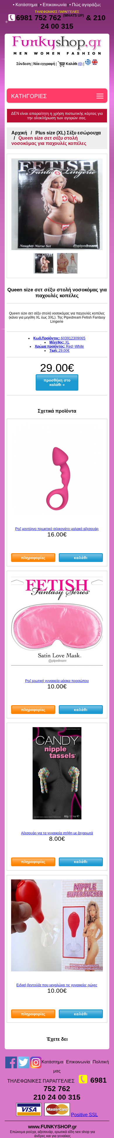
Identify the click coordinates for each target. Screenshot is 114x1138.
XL (59, 342)
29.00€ (59, 350)
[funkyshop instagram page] (36, 1062)
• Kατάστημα (25, 4)
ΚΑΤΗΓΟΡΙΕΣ (28, 96)
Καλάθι (71, 64)
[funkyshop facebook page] (11, 1062)
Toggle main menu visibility (100, 95)
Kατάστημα (52, 1061)
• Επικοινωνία (53, 4)
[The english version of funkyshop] (95, 64)
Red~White (59, 346)
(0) (80, 64)
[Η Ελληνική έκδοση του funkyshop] (88, 64)
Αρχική (19, 132)
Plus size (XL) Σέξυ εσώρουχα (68, 132)
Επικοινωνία (78, 1061)
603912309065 (59, 338)
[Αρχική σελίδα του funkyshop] (57, 54)
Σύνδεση (23, 64)
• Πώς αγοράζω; (85, 4)
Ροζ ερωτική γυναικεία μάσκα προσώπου (57, 681)
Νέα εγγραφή (44, 64)
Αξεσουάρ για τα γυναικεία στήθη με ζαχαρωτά (57, 833)
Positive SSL (84, 1114)
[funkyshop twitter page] (23, 1062)
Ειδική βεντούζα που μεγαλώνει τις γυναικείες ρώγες (56, 985)
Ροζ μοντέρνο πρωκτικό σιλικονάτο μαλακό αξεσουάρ (57, 529)
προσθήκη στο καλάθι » (57, 382)
